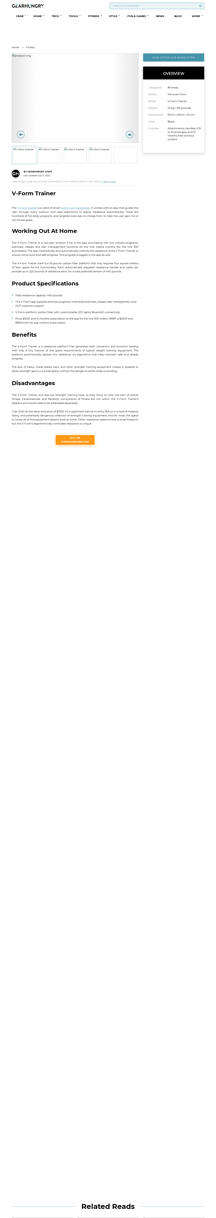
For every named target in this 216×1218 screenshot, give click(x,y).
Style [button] (113, 16)
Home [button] (37, 16)
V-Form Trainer (27, 207)
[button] (25, 16)
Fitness (30, 47)
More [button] (196, 16)
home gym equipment (75, 207)
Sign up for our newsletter (174, 57)
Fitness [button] (93, 16)
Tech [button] (55, 16)
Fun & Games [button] (136, 16)
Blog (178, 16)
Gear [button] (19, 16)
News (160, 16)
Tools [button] (73, 16)
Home (15, 47)
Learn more (109, 181)
